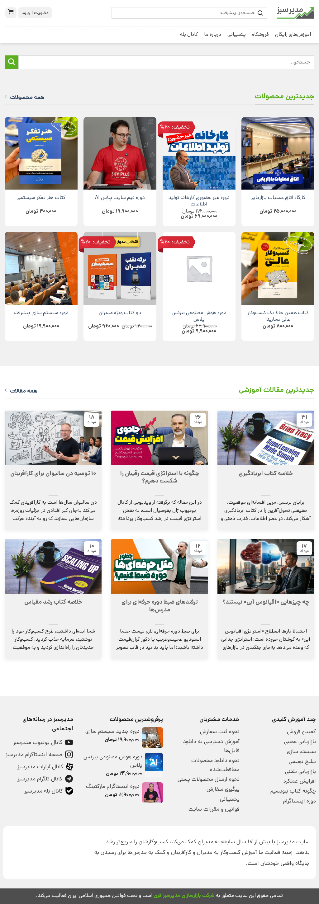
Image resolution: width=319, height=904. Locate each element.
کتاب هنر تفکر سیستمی (41, 197)
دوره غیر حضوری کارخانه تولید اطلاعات (199, 200)
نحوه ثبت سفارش (219, 731)
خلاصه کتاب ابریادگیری (266, 473)
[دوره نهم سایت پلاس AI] (119, 153)
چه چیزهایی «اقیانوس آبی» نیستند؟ (265, 602)
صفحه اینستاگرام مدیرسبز (34, 755)
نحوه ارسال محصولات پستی (208, 779)
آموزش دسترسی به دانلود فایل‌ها (211, 746)
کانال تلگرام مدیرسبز (39, 779)
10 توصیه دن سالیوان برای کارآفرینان (53, 473)
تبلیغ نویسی (302, 761)
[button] (11, 12)
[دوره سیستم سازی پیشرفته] (41, 268)
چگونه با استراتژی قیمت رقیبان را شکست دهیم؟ (159, 477)
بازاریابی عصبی (300, 741)
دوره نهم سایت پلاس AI (120, 197)
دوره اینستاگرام (299, 801)
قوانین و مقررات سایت (213, 809)
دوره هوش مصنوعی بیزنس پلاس (199, 316)
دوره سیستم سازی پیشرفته (41, 312)
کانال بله (189, 34)
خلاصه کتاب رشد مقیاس (53, 602)
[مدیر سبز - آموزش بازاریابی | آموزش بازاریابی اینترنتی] (295, 13)
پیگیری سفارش (223, 789)
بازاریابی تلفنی (300, 771)
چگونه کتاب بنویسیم (293, 791)
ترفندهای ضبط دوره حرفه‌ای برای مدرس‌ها (159, 605)
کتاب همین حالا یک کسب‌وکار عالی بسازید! (278, 316)
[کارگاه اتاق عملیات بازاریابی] (277, 153)
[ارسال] (11, 62)
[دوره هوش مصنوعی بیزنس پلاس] (199, 268)
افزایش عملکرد (299, 781)
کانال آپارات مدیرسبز (40, 767)
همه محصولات (27, 97)
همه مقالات (23, 391)
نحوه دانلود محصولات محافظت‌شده (215, 765)
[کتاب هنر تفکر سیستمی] (41, 153)
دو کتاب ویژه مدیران (120, 312)
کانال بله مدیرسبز (43, 791)
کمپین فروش (301, 731)
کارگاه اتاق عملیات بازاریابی (277, 197)
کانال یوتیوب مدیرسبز (37, 742)
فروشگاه (260, 34)
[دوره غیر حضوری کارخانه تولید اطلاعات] (199, 153)
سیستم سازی (301, 751)
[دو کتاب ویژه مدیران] (119, 268)
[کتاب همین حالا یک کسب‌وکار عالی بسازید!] (277, 268)
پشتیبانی (236, 34)
